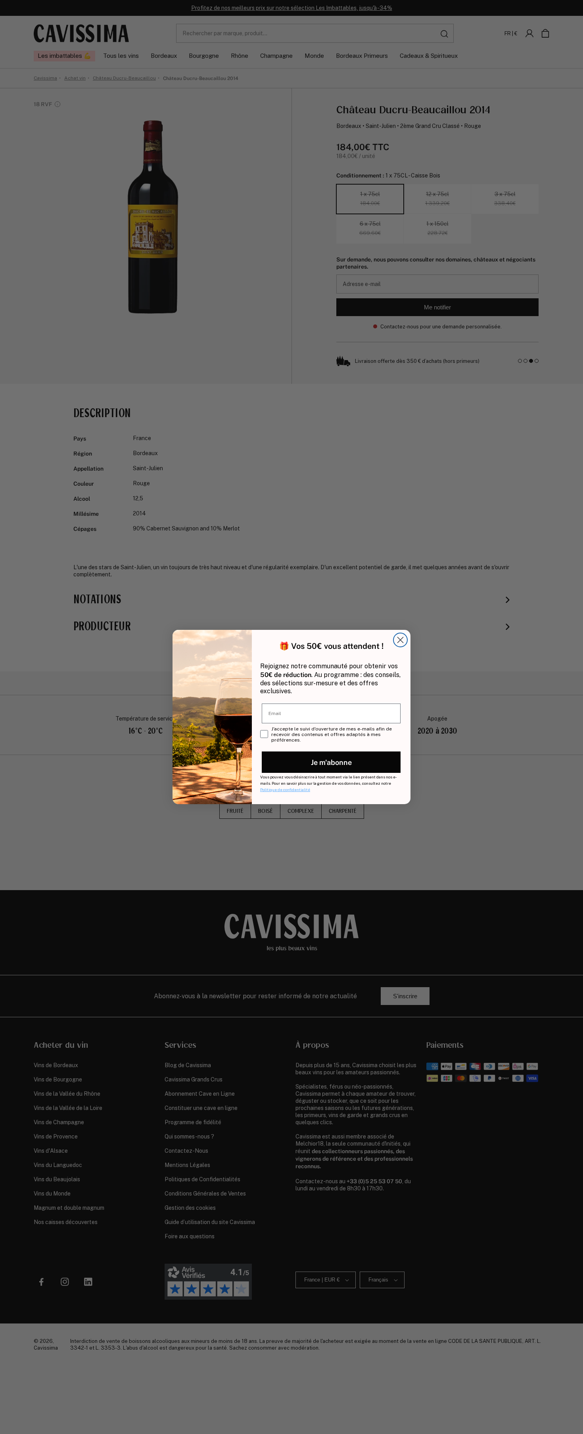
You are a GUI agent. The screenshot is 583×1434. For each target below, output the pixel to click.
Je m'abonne (331, 762)
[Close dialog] (400, 640)
